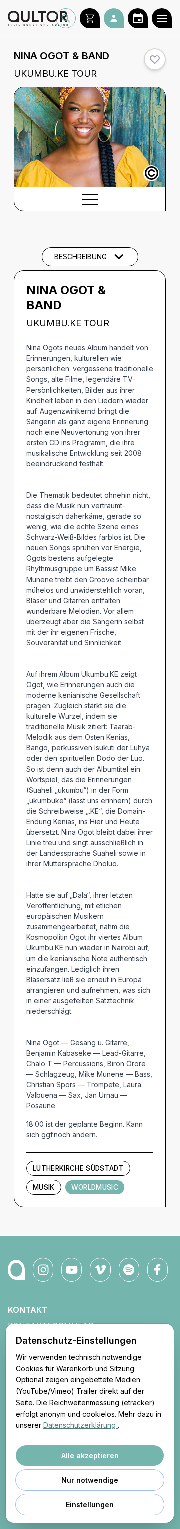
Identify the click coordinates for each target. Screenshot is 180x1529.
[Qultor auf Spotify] (129, 1270)
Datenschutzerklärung (81, 1425)
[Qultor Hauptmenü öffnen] (162, 18)
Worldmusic (95, 1187)
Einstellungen (90, 1504)
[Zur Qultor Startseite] (32, 18)
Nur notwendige (90, 1480)
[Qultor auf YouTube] (72, 1270)
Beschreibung (80, 256)
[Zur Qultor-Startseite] (16, 1270)
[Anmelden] (114, 18)
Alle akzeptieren (90, 1455)
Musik (44, 1187)
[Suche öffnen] (66, 18)
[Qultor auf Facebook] (158, 1270)
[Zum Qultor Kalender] (138, 18)
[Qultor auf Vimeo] (100, 1270)
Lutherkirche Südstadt (78, 1168)
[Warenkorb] (90, 18)
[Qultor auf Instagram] (43, 1270)
